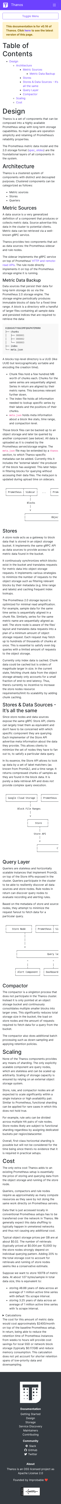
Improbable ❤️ (38, 1480)
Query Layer (30, 90)
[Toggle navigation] (54, 5)
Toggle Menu (30, 16)
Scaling (20, 98)
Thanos (16, 5)
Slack (32, 1446)
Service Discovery (30, 1426)
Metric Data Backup (42, 73)
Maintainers (30, 1430)
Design (13, 61)
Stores (27, 77)
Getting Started (30, 1414)
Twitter (32, 1454)
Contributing (31, 1434)
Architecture (24, 65)
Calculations (13, 1315)
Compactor (30, 94)
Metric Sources (32, 69)
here (28, 30)
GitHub (32, 1450)
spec (32, 150)
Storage (30, 1422)
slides (40, 150)
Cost (19, 102)
